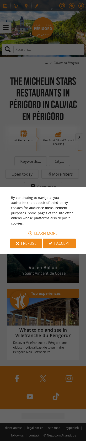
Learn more (46, 233)
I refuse (29, 243)
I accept (62, 243)
